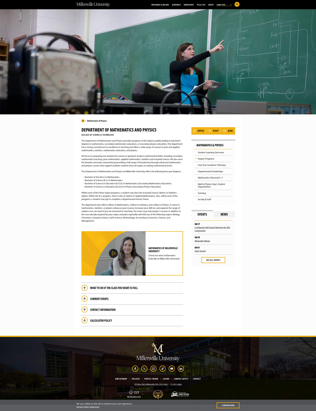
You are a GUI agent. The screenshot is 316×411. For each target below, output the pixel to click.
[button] (113, 253)
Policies (136, 378)
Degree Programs (206, 158)
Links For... (222, 4)
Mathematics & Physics (210, 145)
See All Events (213, 260)
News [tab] (224, 214)
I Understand (228, 405)
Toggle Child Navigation (196, 158)
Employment (121, 378)
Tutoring (202, 193)
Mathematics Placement (210, 178)
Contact (197, 378)
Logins (166, 378)
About (211, 4)
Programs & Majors (160, 4)
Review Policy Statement (88, 406)
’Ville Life (201, 4)
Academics (176, 4)
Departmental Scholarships (210, 171)
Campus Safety (181, 378)
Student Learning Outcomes (211, 152)
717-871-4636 (175, 384)
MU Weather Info (134, 397)
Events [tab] (202, 214)
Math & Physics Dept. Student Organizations (211, 185)
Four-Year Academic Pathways (212, 165)
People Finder (151, 378)
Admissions (189, 4)
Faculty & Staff (204, 199)
